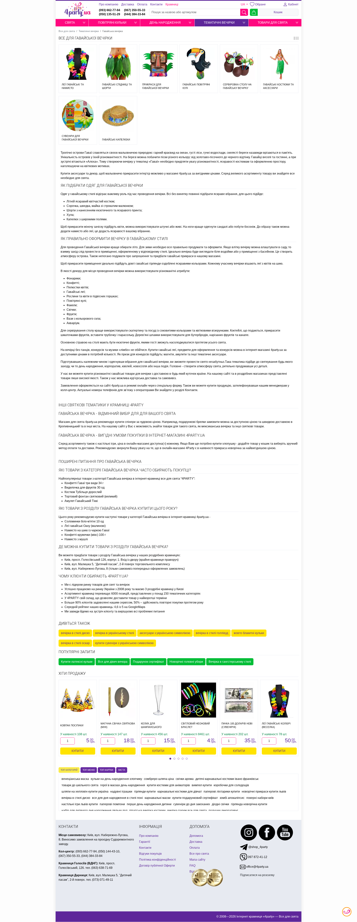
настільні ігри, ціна (110, 443)
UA (243, 4)
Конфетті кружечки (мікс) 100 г (85, 534)
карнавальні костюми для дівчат (179, 791)
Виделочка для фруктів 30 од (84, 487)
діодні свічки (220, 804)
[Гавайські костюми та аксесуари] (279, 64)
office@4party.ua (256, 866)
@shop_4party (258, 847)
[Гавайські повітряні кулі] (199, 64)
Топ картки (106, 770)
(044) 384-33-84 (134, 14)
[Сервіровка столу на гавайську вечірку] (239, 64)
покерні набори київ (260, 797)
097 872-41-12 (257, 857)
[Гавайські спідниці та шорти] (118, 64)
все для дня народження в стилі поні (117, 797)
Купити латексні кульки (76, 661)
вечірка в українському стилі (114, 633)
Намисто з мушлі (76, 539)
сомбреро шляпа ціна (159, 778)
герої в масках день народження (122, 785)
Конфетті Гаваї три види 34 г (84, 483)
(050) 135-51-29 (109, 14)
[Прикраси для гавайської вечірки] (158, 64)
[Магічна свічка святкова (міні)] (118, 700)
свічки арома (185, 778)
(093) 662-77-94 (109, 10)
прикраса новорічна (228, 448)
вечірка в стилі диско (75, 633)
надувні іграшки (121, 791)
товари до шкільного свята (80, 785)
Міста (121, 770)
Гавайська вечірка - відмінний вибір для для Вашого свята (117, 413)
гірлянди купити (145, 791)
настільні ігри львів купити (80, 804)
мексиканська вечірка (216, 426)
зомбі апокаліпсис (232, 797)
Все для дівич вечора (112, 661)
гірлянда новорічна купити (249, 804)
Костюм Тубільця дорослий (83, 492)
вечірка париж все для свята (187, 810)
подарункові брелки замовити (199, 421)
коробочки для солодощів (231, 785)
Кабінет (292, 4)
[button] (84, 22)
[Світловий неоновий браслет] (198, 700)
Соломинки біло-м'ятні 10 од (84, 521)
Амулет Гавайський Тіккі (81, 500)
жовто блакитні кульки (249, 633)
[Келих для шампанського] (158, 700)
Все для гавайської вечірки (85, 38)
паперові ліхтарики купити (222, 791)
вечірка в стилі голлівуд (212, 633)
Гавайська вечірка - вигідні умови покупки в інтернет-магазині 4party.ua (132, 435)
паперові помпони (112, 804)
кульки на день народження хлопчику (116, 778)
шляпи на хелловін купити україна (85, 791)
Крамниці (171, 4)
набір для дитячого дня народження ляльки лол (94, 810)
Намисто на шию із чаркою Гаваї (87, 530)
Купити (78, 751)
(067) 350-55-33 (134, 10)
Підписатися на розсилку (257, 875)
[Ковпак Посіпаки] (77, 700)
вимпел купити (202, 785)
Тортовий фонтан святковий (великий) (91, 496)
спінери (130, 421)
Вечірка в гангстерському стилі (230, 661)
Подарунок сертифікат (148, 661)
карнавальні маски (158, 797)
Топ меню (89, 770)
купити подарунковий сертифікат (195, 797)
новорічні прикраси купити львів (264, 791)
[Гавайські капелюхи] (118, 116)
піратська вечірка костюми (147, 810)
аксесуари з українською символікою (165, 633)
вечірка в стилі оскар (75, 643)
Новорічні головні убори (186, 661)
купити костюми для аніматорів (168, 785)
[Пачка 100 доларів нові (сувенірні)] (239, 700)
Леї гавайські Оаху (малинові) (85, 525)
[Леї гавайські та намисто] (78, 64)
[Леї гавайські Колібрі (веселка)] (279, 700)
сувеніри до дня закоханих (191, 804)
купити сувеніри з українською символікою (124, 643)
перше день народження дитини (149, 804)
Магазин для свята (71, 421)
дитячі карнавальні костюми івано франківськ (226, 778)
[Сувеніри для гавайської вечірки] (78, 115)
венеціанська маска (75, 778)
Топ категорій (69, 770)
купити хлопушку (224, 443)
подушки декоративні (223, 810)
